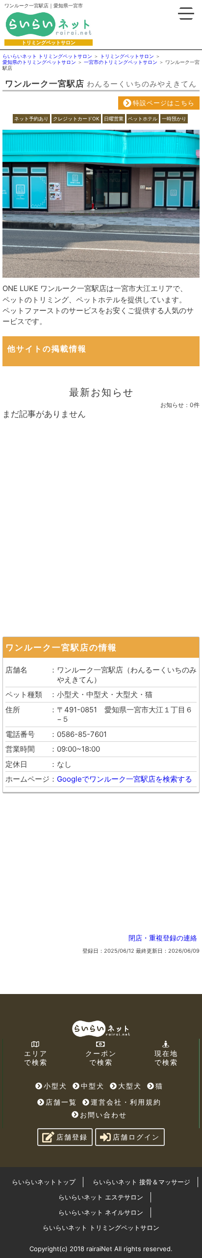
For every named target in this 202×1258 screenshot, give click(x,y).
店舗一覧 (61, 1102)
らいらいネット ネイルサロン (100, 1212)
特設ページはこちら (164, 103)
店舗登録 (72, 1137)
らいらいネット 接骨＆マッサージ (141, 1182)
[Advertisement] (101, 525)
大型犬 (130, 1086)
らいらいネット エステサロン (100, 1197)
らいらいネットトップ (44, 1182)
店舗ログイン (136, 1137)
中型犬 (92, 1086)
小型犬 (55, 1086)
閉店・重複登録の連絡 (162, 938)
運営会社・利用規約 (126, 1102)
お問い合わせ (103, 1115)
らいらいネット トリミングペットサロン (101, 1227)
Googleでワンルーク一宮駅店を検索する (124, 779)
